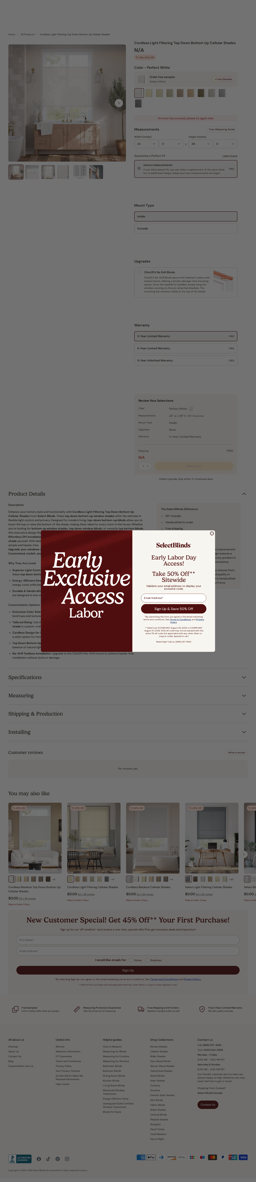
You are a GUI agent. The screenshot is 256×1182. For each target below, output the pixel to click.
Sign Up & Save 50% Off (173, 609)
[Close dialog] (212, 533)
